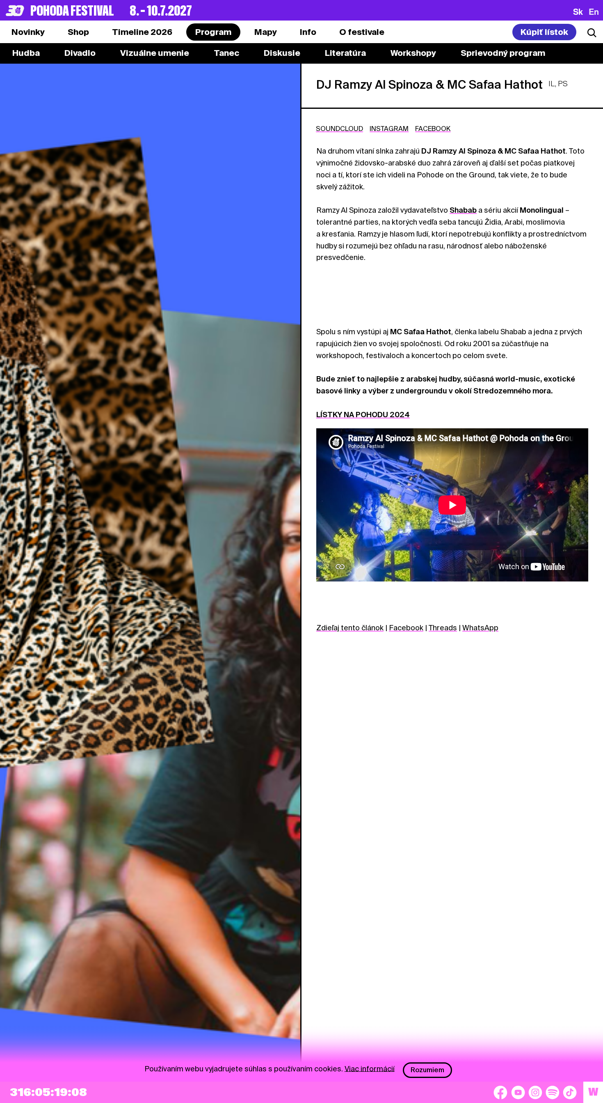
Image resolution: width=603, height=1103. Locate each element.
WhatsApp (480, 627)
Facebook (406, 627)
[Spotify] (553, 1092)
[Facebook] (500, 1092)
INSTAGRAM (389, 129)
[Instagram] (535, 1092)
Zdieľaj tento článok (350, 627)
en (594, 11)
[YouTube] (518, 1092)
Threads (443, 627)
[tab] (78, 32)
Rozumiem (427, 1070)
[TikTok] (570, 1092)
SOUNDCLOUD (339, 129)
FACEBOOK (432, 129)
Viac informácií (370, 1068)
